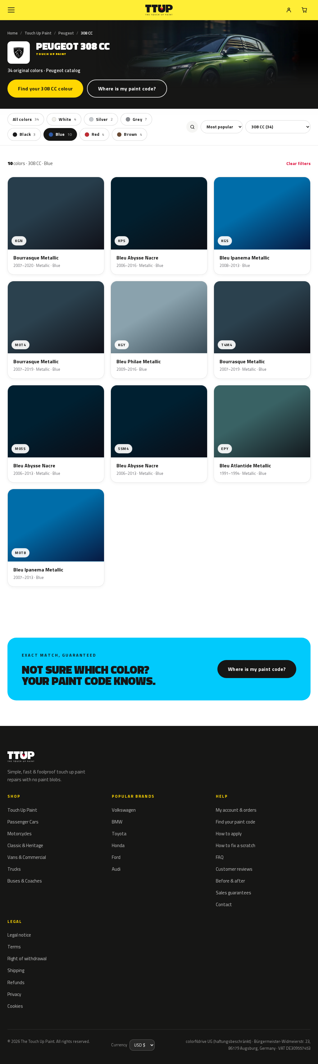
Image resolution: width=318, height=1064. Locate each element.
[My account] (289, 10)
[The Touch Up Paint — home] (159, 10)
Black (28, 134)
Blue (64, 134)
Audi (116, 869)
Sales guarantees (233, 892)
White (67, 119)
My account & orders (236, 810)
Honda (118, 845)
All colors (26, 119)
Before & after (230, 880)
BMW (117, 821)
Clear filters (298, 163)
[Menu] (11, 10)
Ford (116, 857)
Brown (133, 134)
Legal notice (19, 934)
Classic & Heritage (25, 845)
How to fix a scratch (235, 845)
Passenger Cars (23, 821)
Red (98, 134)
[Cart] (304, 10)
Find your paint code (235, 821)
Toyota (119, 833)
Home (12, 33)
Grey (140, 119)
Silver (104, 119)
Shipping (15, 970)
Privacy (14, 994)
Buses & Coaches (24, 880)
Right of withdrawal (27, 958)
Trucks (14, 869)
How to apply (229, 833)
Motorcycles (19, 833)
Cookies (15, 1006)
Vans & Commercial (26, 857)
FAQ (220, 857)
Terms (14, 946)
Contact (224, 904)
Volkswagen (124, 810)
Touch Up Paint (38, 33)
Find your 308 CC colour (45, 88)
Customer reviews (234, 869)
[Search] (192, 127)
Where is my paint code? (127, 88)
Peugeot (66, 33)
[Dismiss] (27, 1051)
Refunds (16, 982)
